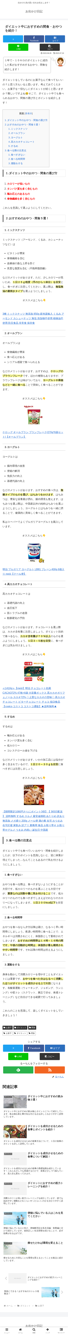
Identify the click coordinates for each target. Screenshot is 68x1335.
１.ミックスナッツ (18, 128)
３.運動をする (15, 163)
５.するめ (13, 146)
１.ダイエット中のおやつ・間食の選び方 (26, 120)
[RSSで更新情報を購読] (50, 1069)
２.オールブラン (16, 133)
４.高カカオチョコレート (21, 141)
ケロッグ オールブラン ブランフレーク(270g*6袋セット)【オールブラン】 (33, 434)
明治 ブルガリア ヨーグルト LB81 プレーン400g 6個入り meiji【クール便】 (33, 571)
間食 (33, 1027)
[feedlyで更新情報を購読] (18, 1069)
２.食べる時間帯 (16, 159)
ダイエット (21, 1027)
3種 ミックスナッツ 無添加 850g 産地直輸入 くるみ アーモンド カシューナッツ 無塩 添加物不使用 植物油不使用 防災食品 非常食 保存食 (33, 318)
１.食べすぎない (16, 154)
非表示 (28, 113)
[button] (50, 47)
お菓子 (9, 1027)
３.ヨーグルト (15, 137)
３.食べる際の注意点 (15, 150)
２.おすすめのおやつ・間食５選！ (22, 124)
